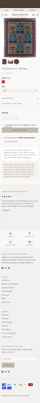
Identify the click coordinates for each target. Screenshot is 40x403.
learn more (8, 127)
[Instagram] (5, 268)
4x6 (4, 91)
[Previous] (2, 221)
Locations (32, 10)
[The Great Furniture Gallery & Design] (20, 15)
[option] (20, 38)
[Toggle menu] (2, 14)
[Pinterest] (8, 268)
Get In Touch (6, 302)
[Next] (8, 221)
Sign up (8, 365)
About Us (5, 315)
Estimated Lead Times (12, 103)
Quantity (5, 113)
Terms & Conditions (9, 333)
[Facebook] (2, 268)
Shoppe (6, 10)
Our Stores (5, 280)
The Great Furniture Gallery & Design (18, 395)
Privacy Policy (6, 337)
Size (3, 86)
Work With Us (6, 330)
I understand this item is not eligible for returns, (20, 126)
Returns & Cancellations (10, 284)
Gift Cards (5, 295)
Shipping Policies (8, 288)
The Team (5, 319)
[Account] (33, 14)
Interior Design (19, 10)
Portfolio (5, 326)
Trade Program (7, 291)
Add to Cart (20, 130)
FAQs (4, 299)
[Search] (7, 14)
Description (7, 98)
